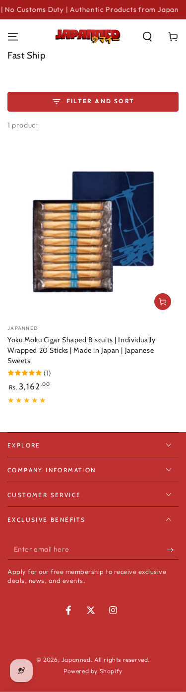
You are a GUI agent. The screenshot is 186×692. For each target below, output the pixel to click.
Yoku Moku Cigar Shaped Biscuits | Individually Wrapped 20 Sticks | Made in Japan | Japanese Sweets (81, 350)
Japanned (76, 659)
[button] (147, 36)
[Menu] (13, 36)
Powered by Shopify (93, 671)
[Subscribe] (173, 550)
